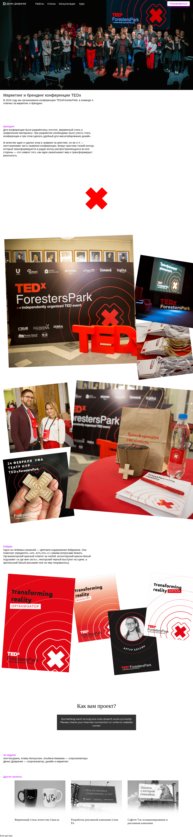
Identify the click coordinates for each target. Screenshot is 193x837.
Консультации (67, 3)
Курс (82, 3)
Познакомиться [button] (178, 3)
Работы (39, 3)
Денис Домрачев (16, 3)
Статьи (51, 3)
